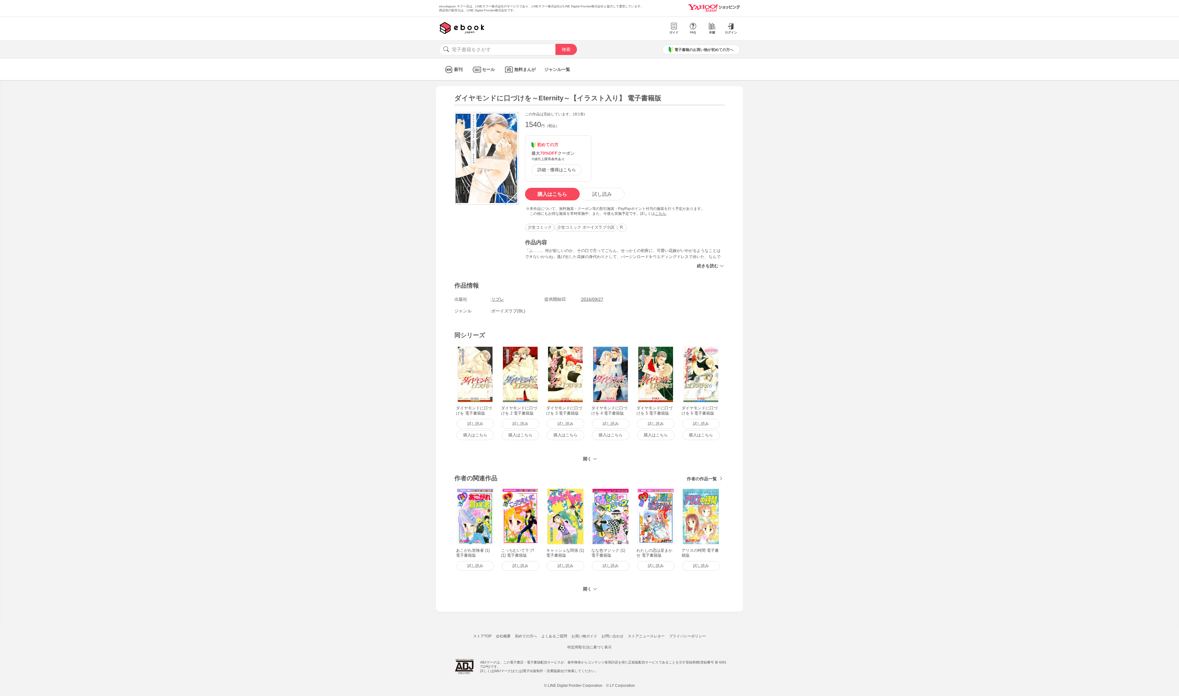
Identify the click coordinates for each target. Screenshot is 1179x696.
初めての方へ (526, 636)
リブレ (497, 299)
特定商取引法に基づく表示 (589, 647)
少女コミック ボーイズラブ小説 (585, 227)
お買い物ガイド (584, 636)
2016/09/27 (592, 299)
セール (488, 69)
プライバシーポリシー (687, 636)
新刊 (458, 69)
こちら (660, 213)
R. (622, 227)
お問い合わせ (612, 636)
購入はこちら (552, 194)
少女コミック (540, 227)
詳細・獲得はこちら (556, 169)
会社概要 (503, 636)
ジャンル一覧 (557, 69)
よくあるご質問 (554, 636)
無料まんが (525, 69)
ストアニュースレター (646, 636)
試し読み (602, 194)
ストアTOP (482, 636)
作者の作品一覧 (702, 478)
